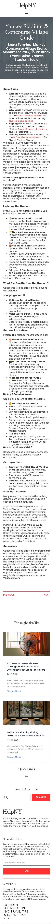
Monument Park (16, 52)
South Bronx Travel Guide (29, 54)
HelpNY (26, 5)
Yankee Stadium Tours (29, 58)
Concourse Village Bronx (26, 48)
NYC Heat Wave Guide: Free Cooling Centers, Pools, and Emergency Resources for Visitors (26, 666)
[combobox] (17, 797)
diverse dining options (21, 121)
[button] (26, 12)
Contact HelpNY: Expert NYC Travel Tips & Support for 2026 (16, 911)
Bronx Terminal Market (26, 44)
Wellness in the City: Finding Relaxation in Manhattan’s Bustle (25, 734)
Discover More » (14, 691)
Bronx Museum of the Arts (32, 129)
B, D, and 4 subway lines (26, 137)
